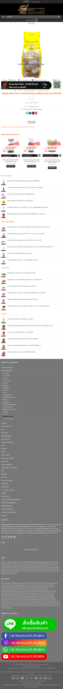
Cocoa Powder (6, 380)
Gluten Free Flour (9, 418)
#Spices (44, 570)
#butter (52, 562)
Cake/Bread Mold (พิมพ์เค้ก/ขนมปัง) (20, 583)
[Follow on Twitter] (8, 537)
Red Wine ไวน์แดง (49, 594)
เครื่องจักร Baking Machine (9, 502)
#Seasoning (37, 570)
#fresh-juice (9, 567)
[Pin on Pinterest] (36, 113)
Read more (11, 166)
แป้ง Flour (5, 414)
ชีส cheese (5, 399)
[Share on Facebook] (30, 113)
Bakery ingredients (30, 90)
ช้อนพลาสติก (5, 487)
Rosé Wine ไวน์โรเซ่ (6, 597)
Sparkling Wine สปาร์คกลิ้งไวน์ (47, 597)
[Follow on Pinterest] (14, 537)
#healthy (32, 567)
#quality (34, 109)
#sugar (48, 570)
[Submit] (59, 16)
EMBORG (5, 385)
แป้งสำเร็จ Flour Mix (43, 90)
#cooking (19, 565)
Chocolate (5, 378)
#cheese (9, 565)
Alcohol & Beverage (7, 367)
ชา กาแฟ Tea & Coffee (7, 490)
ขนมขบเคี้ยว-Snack (7, 480)
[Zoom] (3, 87)
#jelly (3, 570)
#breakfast (46, 562)
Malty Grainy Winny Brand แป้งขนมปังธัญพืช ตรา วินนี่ (11, 160)
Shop (20, 90)
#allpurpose (10, 562)
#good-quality (25, 567)
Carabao (3, 423)
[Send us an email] (11, 537)
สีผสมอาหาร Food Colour (9, 409)
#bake (15, 562)
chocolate (14, 573)
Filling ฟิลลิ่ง (6, 387)
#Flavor (51, 565)
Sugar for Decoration (17, 599)
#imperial (44, 567)
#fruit (14, 567)
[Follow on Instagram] (5, 537)
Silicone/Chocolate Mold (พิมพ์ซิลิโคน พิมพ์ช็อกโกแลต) (25, 597)
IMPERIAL (5, 390)
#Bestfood (33, 562)
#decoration (31, 565)
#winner (9, 573)
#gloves (19, 567)
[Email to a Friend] (33, 113)
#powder (26, 570)
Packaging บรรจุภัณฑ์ (7, 458)
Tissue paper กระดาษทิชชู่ (9, 467)
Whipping (4, 474)
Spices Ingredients (6, 464)
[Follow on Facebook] (2, 537)
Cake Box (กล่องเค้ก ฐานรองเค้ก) (38, 583)
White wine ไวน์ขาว (44, 599)
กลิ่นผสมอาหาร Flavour (9, 397)
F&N (2, 429)
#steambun (39, 109)
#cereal (3, 565)
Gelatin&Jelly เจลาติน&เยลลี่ (8, 588)
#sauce (31, 570)
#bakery (21, 562)
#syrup (53, 570)
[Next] (61, 154)
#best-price (26, 109)
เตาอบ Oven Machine (7, 509)
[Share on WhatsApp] (27, 113)
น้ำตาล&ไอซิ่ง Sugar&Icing (9, 404)
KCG (2, 445)
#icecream (38, 567)
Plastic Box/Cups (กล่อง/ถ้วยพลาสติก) (11, 594)
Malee (3, 452)
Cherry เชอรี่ (6, 375)
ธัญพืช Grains (6, 402)
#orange (16, 570)
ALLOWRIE (6, 373)
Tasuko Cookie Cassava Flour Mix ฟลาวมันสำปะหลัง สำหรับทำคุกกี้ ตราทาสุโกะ (52, 161)
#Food (3, 567)
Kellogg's (4, 448)
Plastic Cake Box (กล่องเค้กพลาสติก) (29, 594)
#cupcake (25, 565)
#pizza (21, 570)
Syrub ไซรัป (26, 599)
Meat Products (5, 455)
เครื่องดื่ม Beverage (6, 506)
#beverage (39, 562)
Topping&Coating (7, 395)
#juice (7, 570)
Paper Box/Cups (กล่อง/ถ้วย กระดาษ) (10, 591)
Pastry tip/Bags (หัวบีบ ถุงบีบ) (48, 591)
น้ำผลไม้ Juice (5, 496)
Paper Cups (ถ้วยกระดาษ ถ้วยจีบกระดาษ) (30, 591)
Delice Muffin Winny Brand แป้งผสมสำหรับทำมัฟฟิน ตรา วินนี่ (31, 160)
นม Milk (3, 493)
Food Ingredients (6, 436)
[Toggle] (61, 371)
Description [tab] (31, 123)
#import (50, 567)
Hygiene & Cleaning (7, 442)
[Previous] (1, 154)
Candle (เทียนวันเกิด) (52, 583)
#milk (11, 570)
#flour (31, 109)
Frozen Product (5, 439)
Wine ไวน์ (4, 477)
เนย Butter (5, 411)
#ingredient (55, 567)
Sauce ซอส (4, 461)
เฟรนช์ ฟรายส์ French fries (9, 512)
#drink (37, 565)
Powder (5, 392)
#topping (4, 573)
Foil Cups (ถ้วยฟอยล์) (30, 586)
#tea (58, 570)
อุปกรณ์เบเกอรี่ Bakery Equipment (11, 499)
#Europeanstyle (44, 565)
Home (15, 90)
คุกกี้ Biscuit (4, 483)
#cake (56, 562)
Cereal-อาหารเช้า (6, 426)
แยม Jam (3, 515)
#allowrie (4, 562)
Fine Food (4, 433)
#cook (13, 565)
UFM (2, 471)
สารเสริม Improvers (8, 407)
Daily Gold (5, 383)
